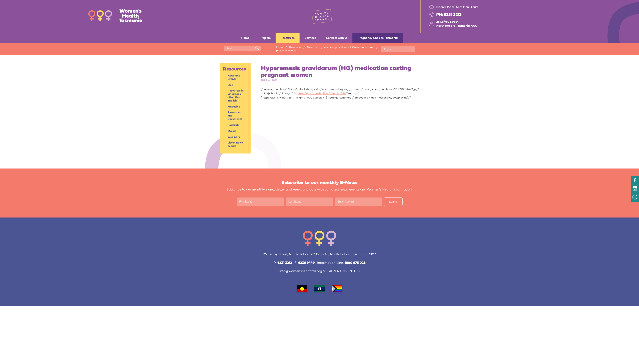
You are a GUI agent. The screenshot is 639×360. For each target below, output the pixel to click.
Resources (295, 47)
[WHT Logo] (117, 16)
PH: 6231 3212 (448, 15)
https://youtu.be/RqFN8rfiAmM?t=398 (322, 93)
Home (279, 47)
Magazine (233, 106)
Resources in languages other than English (235, 95)
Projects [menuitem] (265, 38)
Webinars (233, 137)
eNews (231, 131)
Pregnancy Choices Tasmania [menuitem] (377, 38)
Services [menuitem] (310, 38)
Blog (230, 85)
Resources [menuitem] (288, 38)
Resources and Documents (234, 115)
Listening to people (235, 144)
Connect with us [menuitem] (336, 38)
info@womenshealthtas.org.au (302, 271)
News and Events (233, 77)
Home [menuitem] (245, 38)
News (310, 47)
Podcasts (233, 125)
